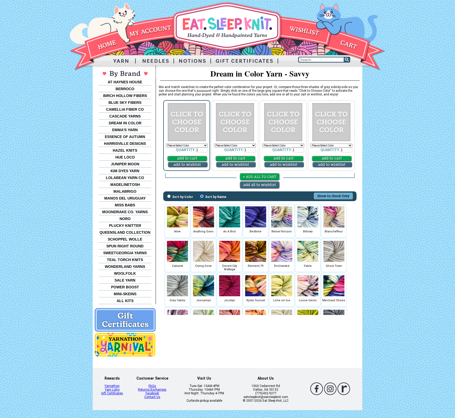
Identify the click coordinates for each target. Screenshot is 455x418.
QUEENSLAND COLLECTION (125, 232)
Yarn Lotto (112, 389)
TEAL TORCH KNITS (125, 260)
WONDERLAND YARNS (125, 266)
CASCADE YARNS (125, 116)
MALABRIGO (124, 191)
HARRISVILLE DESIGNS (125, 143)
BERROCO (125, 89)
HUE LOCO (125, 157)
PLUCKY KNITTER (125, 225)
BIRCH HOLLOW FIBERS (125, 96)
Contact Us (152, 397)
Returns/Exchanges (152, 389)
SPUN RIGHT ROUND (125, 246)
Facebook (152, 393)
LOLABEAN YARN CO (125, 178)
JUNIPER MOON (125, 164)
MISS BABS (125, 205)
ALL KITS (125, 301)
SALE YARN (125, 280)
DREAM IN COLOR (125, 123)
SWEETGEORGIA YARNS (125, 253)
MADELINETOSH (125, 184)
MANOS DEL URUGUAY (125, 198)
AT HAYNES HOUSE (125, 82)
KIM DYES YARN (125, 171)
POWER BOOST (125, 287)
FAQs (152, 386)
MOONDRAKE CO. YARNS (125, 212)
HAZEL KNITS (125, 150)
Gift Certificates (112, 393)
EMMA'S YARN (125, 130)
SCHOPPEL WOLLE (125, 239)
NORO (125, 219)
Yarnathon (112, 386)
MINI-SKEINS (125, 294)
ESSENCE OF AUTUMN (125, 137)
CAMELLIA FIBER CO (125, 109)
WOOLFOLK (125, 273)
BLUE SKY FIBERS (124, 102)
